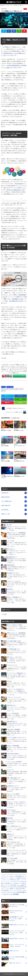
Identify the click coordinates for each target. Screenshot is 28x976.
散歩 (2, 885)
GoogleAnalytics (11, 388)
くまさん (8, 874)
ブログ (4, 386)
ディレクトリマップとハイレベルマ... (16, 850)
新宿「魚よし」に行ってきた (14, 657)
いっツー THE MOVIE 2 (13, 713)
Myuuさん (23, 881)
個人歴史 (5, 492)
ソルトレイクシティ (19, 874)
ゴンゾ (6, 892)
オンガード (12, 883)
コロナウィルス (7, 894)
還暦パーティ (13, 878)
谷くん (19, 881)
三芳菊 (22, 878)
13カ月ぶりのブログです (15, 911)
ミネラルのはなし (11, 810)
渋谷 (3, 878)
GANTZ (14, 950)
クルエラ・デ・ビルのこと (14, 581)
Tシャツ (8, 876)
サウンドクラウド (6, 885)
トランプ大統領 (15, 876)
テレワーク (4, 879)
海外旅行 (12, 888)
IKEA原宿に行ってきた (13, 573)
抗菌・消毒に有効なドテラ (14, 778)
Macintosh (16, 883)
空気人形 (9, 681)
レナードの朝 (10, 541)
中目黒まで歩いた (16, 924)
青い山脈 (9, 524)
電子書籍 (14, 885)
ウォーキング (3, 874)
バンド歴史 (16, 888)
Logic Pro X (12, 886)
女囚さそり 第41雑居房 (13, 745)
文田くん (15, 879)
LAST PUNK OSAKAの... (13, 753)
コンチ (8, 879)
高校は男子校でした (12, 721)
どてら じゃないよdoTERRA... (15, 761)
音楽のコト (6, 514)
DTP (10, 879)
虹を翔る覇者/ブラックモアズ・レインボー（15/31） (16, 918)
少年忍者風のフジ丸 (16, 299)
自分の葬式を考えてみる (15, 301)
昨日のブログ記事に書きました (15, 189)
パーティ (20, 883)
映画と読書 (6, 505)
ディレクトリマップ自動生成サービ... (16, 673)
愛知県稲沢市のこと (12, 557)
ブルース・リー (7, 878)
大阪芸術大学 (23, 885)
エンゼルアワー (15, 881)
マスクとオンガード (12, 665)
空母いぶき (15, 963)
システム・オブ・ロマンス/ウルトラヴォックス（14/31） (16, 932)
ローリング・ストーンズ (7, 881)
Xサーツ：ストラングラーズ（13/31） (16, 945)
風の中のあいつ (11, 549)
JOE (11, 876)
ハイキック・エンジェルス (14, 697)
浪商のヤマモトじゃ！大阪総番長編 (16, 532)
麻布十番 (24, 883)
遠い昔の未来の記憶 (19, 886)
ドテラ (15, 892)
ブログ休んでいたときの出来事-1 (16, 905)
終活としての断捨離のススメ (14, 597)
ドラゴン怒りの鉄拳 (12, 858)
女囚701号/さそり (11, 705)
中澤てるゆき (4, 886)
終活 (11, 885)
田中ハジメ (20, 879)
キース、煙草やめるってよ (14, 826)
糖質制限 (20, 876)
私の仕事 (5, 509)
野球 (12, 879)
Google (4, 388)
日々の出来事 (10, 386)
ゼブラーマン (10, 769)
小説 (20, 888)
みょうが (10, 892)
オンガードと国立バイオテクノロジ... (16, 737)
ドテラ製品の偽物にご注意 (14, 641)
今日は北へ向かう (16, 938)
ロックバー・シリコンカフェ (14, 890)
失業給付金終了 (11, 565)
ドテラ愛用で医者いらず (13, 649)
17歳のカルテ (10, 834)
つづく (3, 358)
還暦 (8, 883)
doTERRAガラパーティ (13, 786)
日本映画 (16, 894)
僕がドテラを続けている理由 (14, 625)
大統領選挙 (18, 878)
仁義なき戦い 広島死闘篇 (13, 729)
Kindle (25, 886)
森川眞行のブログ (14, 2)
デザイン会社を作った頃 (13, 842)
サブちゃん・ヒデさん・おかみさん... (16, 802)
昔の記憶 (6, 890)
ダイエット (12, 874)
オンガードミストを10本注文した (15, 689)
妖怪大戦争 (10, 589)
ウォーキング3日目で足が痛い (17, 957)
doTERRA (19, 892)
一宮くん (18, 885)
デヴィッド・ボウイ (5, 888)
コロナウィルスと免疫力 (13, 794)
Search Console (20, 388)
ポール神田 (5, 883)
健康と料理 (6, 497)
